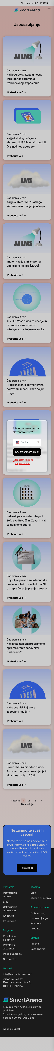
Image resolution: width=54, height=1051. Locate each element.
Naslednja (27, 804)
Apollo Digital (11, 1029)
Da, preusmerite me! (27, 452)
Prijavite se (27, 867)
